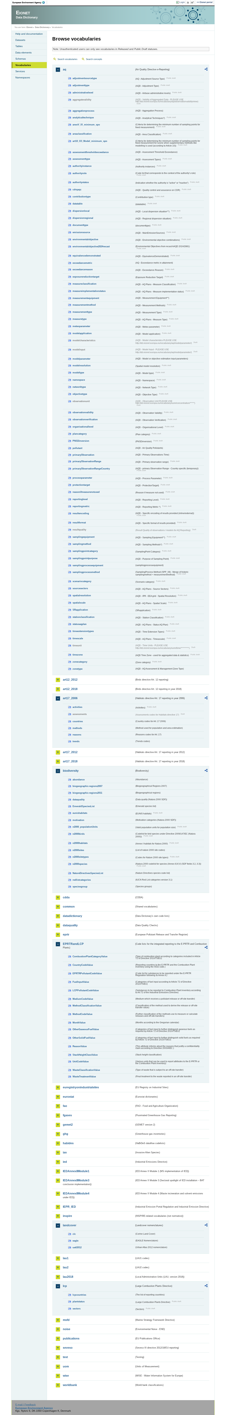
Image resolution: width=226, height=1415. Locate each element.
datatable (77, 203)
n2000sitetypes (81, 857)
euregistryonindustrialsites (81, 1087)
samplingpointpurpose (85, 558)
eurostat (68, 1096)
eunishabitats (80, 813)
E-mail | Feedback (25, 1404)
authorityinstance (82, 166)
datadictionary (72, 915)
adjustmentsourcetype (85, 78)
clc (74, 1234)
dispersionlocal (81, 211)
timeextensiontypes (83, 631)
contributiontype (82, 196)
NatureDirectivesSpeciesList (88, 873)
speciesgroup (80, 886)
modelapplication (82, 333)
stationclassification (83, 617)
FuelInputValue (81, 982)
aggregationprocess (83, 110)
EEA (30, 2)
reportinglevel (80, 499)
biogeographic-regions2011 (87, 793)
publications (71, 1338)
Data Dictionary (42, 27)
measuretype (80, 319)
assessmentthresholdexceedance (91, 152)
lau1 (66, 1258)
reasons (77, 734)
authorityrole (80, 173)
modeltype (78, 372)
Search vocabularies (67, 59)
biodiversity (71, 770)
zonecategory (80, 661)
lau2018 (68, 1276)
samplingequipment (83, 537)
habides (68, 1143)
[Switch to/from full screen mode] (193, 2)
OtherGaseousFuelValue (86, 1029)
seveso (68, 1347)
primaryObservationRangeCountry (91, 468)
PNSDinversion (81, 441)
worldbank (70, 1385)
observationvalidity (83, 412)
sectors (77, 1308)
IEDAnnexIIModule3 (76, 1180)
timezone (78, 654)
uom (66, 1366)
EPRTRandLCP (73, 943)
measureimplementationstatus (89, 291)
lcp (65, 1285)
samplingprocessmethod (86, 572)
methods (77, 728)
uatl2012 (77, 1247)
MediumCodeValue (83, 999)
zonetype (77, 669)
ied (65, 1161)
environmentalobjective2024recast (91, 246)
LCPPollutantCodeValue (86, 990)
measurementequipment (86, 298)
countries (78, 721)
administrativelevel (83, 92)
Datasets (20, 40)
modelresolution (82, 365)
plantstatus (79, 1301)
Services (20, 71)
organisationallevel (83, 426)
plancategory (80, 433)
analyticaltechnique (83, 117)
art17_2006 (70, 698)
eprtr (66, 934)
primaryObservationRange (87, 461)
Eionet (29, 27)
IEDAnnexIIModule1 (76, 1171)
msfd (66, 1319)
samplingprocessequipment (88, 565)
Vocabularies (23, 65)
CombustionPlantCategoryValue (90, 956)
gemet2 (68, 1124)
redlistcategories (82, 880)
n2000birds (79, 834)
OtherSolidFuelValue (84, 1037)
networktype (79, 387)
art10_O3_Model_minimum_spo (90, 141)
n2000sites (78, 850)
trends (76, 741)
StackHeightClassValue (85, 1054)
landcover (69, 1225)
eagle (75, 1240)
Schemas (20, 58)
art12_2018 (70, 689)
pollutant (77, 448)
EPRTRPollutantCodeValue (87, 973)
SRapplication (80, 609)
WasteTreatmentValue (84, 1076)
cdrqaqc (77, 189)
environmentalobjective (85, 239)
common (69, 906)
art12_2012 (70, 679)
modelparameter (81, 358)
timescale (78, 638)
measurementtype (82, 312)
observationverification (85, 419)
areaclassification (82, 133)
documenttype (80, 225)
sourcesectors (80, 588)
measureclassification (84, 283)
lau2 (66, 1267)
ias (65, 1152)
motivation (78, 820)
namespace (79, 380)
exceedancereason (83, 269)
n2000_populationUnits (85, 826)
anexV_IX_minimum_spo (86, 124)
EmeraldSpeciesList (83, 806)
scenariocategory (82, 581)
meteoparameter (81, 326)
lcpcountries (79, 1294)
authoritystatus (81, 182)
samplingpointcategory (85, 551)
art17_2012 (70, 752)
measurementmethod (84, 305)
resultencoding (81, 513)
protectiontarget (81, 485)
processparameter (82, 478)
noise (66, 1329)
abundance (79, 779)
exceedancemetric (82, 263)
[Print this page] (188, 2)
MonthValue (79, 1022)
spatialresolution (82, 595)
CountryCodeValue (83, 965)
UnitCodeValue (81, 1061)
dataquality (79, 799)
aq (64, 69)
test (65, 1357)
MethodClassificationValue (87, 1005)
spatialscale (79, 602)
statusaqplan (80, 624)
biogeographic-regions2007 (87, 786)
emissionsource (81, 232)
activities (77, 707)
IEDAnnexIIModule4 (76, 1193)
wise (66, 1375)
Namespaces (22, 77)
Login (182, 2)
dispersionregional (83, 218)
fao (65, 1105)
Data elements (23, 52)
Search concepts (94, 59)
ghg (65, 1133)
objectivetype (80, 394)
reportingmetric (81, 506)
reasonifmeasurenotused (86, 492)
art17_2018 (70, 761)
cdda (66, 897)
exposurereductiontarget (86, 276)
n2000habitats (80, 843)
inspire (67, 1215)
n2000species (80, 864)
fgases (67, 1115)
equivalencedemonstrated (87, 255)
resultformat (79, 522)
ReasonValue (80, 1046)
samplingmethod (82, 544)
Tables (19, 46)
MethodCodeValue (82, 1014)
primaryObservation (83, 455)
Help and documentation (29, 33)
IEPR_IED (69, 1206)
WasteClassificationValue (86, 1070)
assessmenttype (81, 159)
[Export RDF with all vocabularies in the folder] (206, 70)
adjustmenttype (81, 85)
